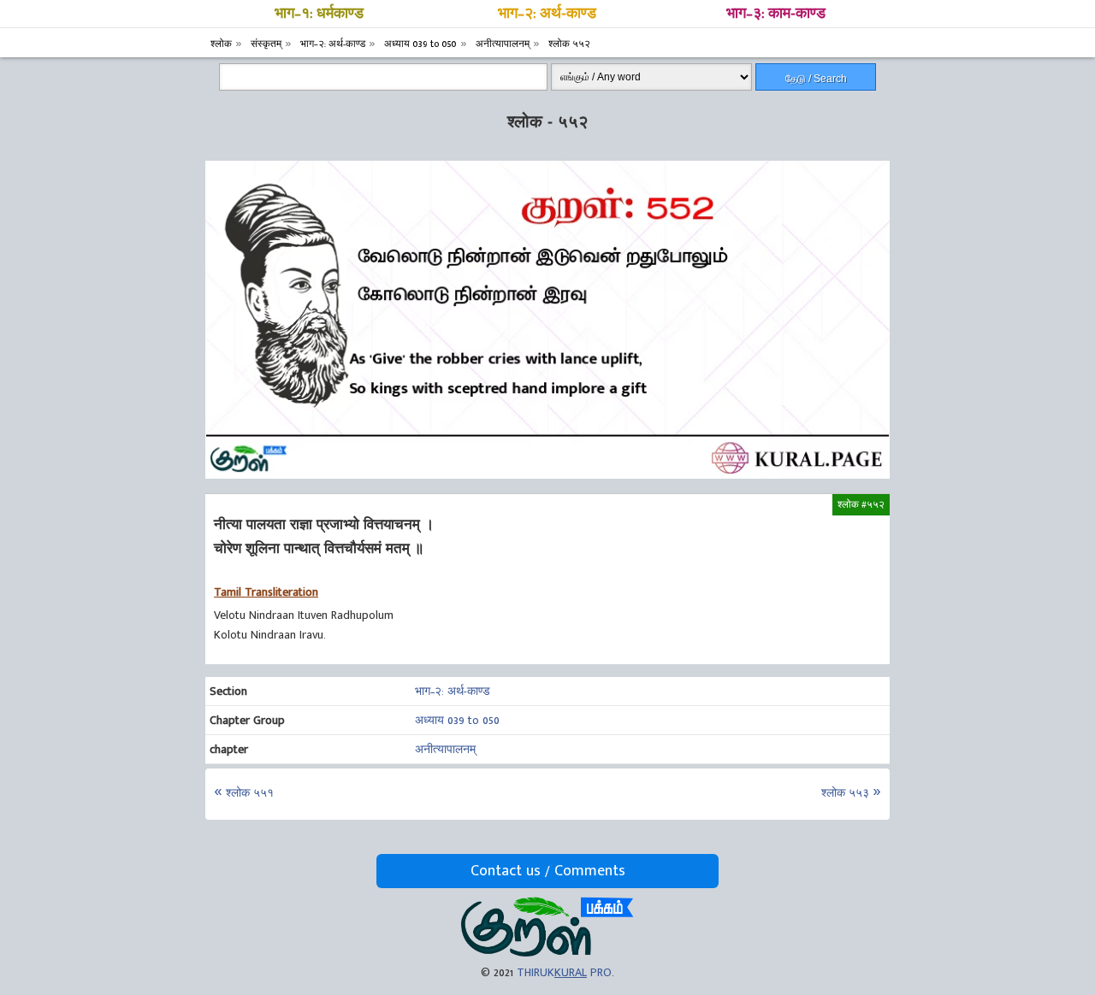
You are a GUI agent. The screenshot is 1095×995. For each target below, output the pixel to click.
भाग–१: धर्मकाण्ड (319, 13)
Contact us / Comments (548, 871)
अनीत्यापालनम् (445, 749)
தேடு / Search (816, 79)
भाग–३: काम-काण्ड (776, 13)
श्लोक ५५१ (250, 793)
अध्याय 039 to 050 (457, 720)
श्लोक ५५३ (845, 793)
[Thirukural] (547, 953)
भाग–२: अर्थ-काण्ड (547, 13)
